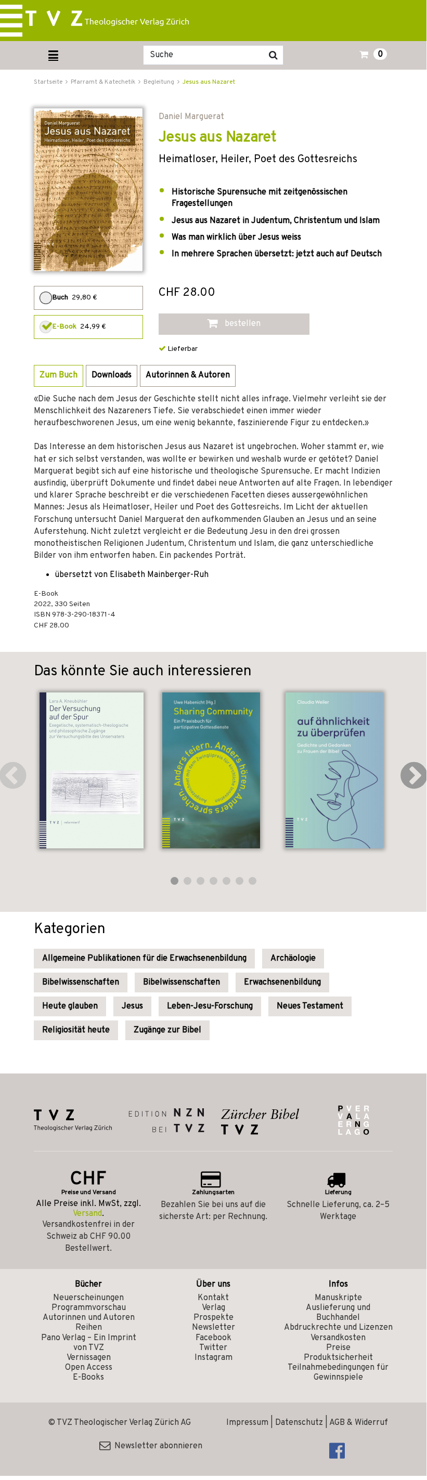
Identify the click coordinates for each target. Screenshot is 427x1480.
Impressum (247, 1423)
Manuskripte (338, 1298)
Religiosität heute (76, 1030)
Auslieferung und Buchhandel (338, 1313)
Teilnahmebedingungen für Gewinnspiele (338, 1373)
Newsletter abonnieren (156, 1446)
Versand (87, 1214)
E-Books (88, 1377)
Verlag (213, 1308)
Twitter (213, 1348)
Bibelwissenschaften (80, 982)
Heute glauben (70, 1006)
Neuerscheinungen (88, 1298)
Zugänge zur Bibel (167, 1030)
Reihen (88, 1327)
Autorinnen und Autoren (89, 1318)
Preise (338, 1348)
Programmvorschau (88, 1308)
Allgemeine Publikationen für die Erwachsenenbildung (144, 958)
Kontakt (213, 1298)
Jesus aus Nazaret (209, 82)
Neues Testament (310, 1006)
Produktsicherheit (338, 1358)
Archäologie (293, 958)
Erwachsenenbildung (282, 982)
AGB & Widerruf (358, 1423)
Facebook (213, 1338)
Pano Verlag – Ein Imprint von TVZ (88, 1343)
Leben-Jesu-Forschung (210, 1006)
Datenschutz (299, 1423)
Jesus (132, 1006)
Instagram (213, 1358)
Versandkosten (338, 1338)
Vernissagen (89, 1358)
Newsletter (213, 1327)
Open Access (88, 1368)
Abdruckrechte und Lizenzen (338, 1327)
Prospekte (213, 1318)
